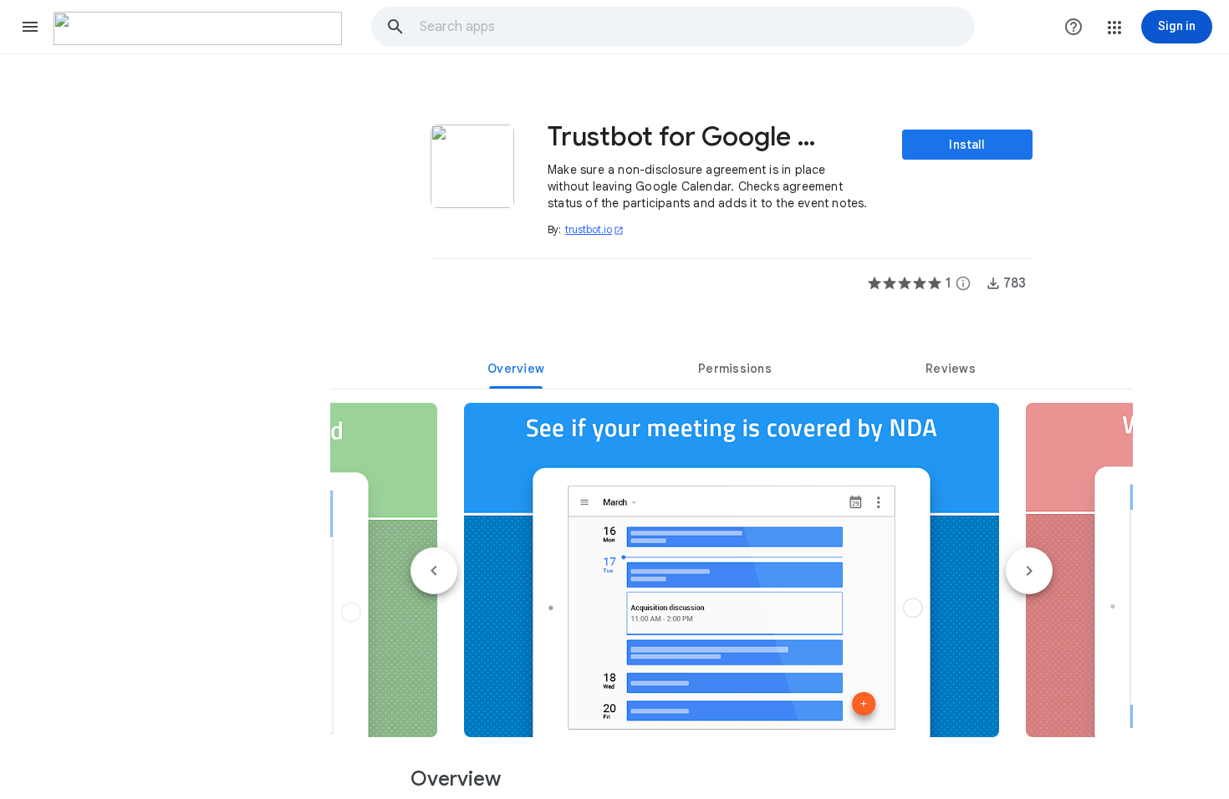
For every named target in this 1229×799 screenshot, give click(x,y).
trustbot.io (594, 229)
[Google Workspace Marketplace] (198, 28)
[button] (30, 27)
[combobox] (696, 27)
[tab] (516, 369)
